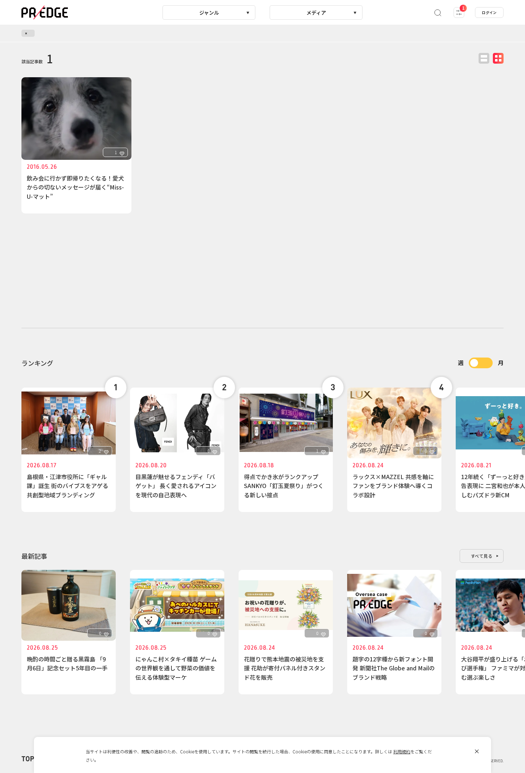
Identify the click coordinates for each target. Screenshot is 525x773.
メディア (316, 12)
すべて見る (482, 556)
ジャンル (209, 12)
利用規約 (401, 751)
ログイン (489, 12)
